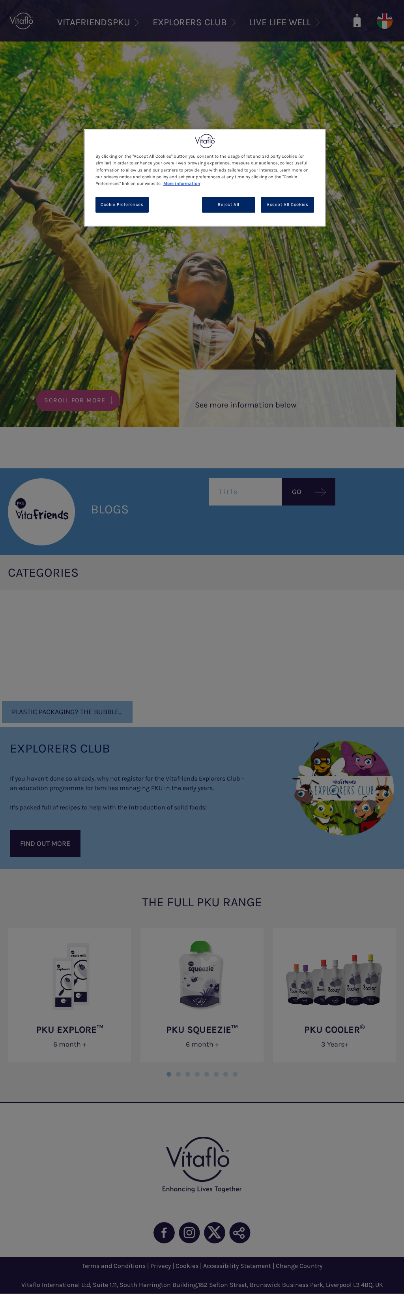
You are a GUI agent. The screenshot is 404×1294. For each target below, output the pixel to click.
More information (181, 183)
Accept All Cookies (287, 204)
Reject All (228, 204)
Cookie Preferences (122, 204)
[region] (205, 177)
